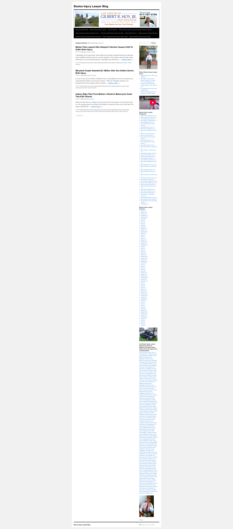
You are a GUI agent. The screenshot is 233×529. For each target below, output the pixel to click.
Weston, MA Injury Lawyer (149, 485)
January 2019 (144, 213)
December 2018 (144, 215)
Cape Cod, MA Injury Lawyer (145, 372)
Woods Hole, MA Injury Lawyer (150, 491)
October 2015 (144, 259)
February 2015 (144, 272)
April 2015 (143, 269)
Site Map (141, 520)
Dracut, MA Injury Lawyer (149, 381)
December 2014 (144, 276)
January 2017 (144, 240)
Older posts (79, 115)
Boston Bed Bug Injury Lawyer (147, 119)
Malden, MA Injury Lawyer (149, 427)
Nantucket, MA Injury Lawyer (145, 442)
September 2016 (144, 245)
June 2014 (143, 284)
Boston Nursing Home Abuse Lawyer (149, 174)
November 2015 (144, 258)
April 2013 (143, 307)
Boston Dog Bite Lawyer (146, 140)
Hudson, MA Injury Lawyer (145, 412)
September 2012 (144, 317)
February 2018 (144, 228)
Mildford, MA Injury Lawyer (149, 440)
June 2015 (143, 266)
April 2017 (143, 238)
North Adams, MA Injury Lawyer (146, 449)
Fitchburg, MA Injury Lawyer (145, 394)
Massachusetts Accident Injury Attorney (140, 36)
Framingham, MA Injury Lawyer (146, 393)
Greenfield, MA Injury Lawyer (150, 401)
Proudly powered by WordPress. (148, 524)
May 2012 (143, 323)
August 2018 (143, 218)
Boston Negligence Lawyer (118, 86)
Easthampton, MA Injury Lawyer (146, 385)
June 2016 (143, 248)
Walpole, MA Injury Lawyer (145, 480)
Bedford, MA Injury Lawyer (145, 357)
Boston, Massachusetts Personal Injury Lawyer (115, 36)
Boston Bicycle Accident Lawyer (148, 120)
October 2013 (144, 297)
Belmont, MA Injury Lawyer (145, 360)
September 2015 (144, 261)
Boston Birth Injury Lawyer (86, 62)
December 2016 (144, 241)
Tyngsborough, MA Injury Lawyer (146, 478)
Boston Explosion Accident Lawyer (148, 150)
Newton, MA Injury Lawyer (149, 447)
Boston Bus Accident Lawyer (147, 128)
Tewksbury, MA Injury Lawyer (150, 476)
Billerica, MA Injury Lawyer (149, 363)
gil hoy (93, 52)
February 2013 (144, 310)
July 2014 (143, 282)
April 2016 (143, 251)
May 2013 (143, 305)
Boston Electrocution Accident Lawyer (149, 146)
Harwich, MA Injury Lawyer (149, 406)
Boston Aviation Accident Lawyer (148, 117)
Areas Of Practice (112, 29)
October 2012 (144, 315)
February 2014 (144, 290)
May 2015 (143, 268)
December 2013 (144, 294)
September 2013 (144, 299)
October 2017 (144, 230)
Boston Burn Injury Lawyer (147, 127)
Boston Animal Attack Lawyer (147, 115)
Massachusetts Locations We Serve (148, 33)
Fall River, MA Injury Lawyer (149, 390)
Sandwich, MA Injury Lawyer (149, 463)
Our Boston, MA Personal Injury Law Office (112, 33)
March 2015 (143, 271)
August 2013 (143, 300)
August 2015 (143, 263)
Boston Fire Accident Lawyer (147, 155)
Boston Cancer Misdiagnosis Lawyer (149, 130)
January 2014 (144, 292)
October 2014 (144, 279)
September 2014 (144, 281)
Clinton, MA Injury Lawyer (145, 378)
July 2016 (143, 246)
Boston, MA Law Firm (131, 33)
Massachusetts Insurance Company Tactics (87, 33)
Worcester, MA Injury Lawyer (146, 493)
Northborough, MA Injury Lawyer (146, 452)
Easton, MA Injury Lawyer (145, 386)
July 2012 (143, 320)
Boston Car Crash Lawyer (146, 135)
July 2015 (143, 264)
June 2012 (143, 322)
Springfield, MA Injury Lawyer (150, 471)
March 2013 (143, 308)
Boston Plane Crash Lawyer (147, 179)
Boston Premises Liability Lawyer (148, 181)
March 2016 (143, 253)
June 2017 (143, 235)
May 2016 (143, 249)
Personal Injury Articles (82, 29)
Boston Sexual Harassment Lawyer (148, 186)
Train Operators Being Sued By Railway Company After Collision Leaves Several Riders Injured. (148, 80)
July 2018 (143, 220)
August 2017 (143, 233)
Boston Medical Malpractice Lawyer (102, 62)
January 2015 (144, 274)
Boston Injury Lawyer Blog (91, 6)
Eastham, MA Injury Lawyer (145, 383)
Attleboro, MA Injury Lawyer (149, 355)
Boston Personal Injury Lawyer (98, 29)
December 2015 (144, 256)
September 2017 (144, 231)
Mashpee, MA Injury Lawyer (149, 434)
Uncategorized (144, 204)
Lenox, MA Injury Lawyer (149, 419)
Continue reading (127, 59)
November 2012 (144, 313)
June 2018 (143, 222)
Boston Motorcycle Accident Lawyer (102, 109)
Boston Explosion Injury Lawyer (148, 153)
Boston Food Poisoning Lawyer (148, 156)
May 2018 (143, 223)
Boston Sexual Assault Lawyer (147, 184)
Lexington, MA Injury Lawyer (145, 422)
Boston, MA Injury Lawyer (145, 365)
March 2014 (143, 289)
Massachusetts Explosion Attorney (148, 199)
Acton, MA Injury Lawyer (145, 352)
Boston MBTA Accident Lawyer (148, 159)
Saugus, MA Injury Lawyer (145, 465)
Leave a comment (92, 87)
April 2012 (143, 325)
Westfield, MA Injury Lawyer (145, 486)
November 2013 (144, 295)
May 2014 (143, 286)
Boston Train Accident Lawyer (147, 191)
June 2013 (143, 304)
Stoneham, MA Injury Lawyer (145, 473)
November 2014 (144, 277)
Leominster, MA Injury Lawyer (146, 421)
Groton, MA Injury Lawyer (145, 403)
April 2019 (143, 210)
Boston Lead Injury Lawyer (147, 158)
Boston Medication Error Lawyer (148, 164)
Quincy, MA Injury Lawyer (149, 458)
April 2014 (143, 287)
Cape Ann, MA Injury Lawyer (149, 370)
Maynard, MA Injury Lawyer (145, 435)
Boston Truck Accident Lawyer (94, 111)
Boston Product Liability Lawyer (148, 182)
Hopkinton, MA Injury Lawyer (150, 411)
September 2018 (144, 217)
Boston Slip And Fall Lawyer (147, 189)
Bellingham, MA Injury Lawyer (146, 358)
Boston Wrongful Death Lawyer (110, 111)
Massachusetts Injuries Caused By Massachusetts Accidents (135, 29)
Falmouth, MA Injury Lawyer (145, 391)
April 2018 (143, 225)
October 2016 (144, 243)
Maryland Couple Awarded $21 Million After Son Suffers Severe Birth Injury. (105, 71)
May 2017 (143, 236)
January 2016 (144, 254)
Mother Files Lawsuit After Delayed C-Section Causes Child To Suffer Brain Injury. (104, 48)
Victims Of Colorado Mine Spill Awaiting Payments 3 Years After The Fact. (149, 85)
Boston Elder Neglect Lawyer (147, 145)
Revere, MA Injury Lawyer (145, 460)
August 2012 (143, 318)
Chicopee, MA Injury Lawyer (149, 376)
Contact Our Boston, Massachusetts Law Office (88, 36)
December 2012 (144, 312)
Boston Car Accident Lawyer (147, 133)
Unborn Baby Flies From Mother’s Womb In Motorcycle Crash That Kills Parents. (104, 95)
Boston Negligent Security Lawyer (148, 171)
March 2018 (143, 227)
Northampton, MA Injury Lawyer (146, 450)
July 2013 (143, 302)
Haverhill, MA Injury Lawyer (145, 408)
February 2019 (144, 212)
